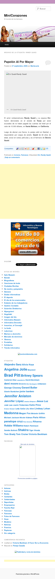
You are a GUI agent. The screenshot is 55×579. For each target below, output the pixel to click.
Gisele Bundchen (11, 391)
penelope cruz (13, 421)
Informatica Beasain (12, 319)
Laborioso (8, 331)
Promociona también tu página (27, 478)
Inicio (7, 44)
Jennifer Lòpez (14, 401)
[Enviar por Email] (44, 148)
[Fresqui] (30, 148)
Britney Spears (32, 375)
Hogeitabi (8, 314)
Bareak (7, 277)
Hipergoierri (9, 311)
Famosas (8, 510)
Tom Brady (9, 434)
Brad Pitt (12, 375)
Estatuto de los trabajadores (15, 303)
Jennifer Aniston (17, 395)
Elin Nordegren (31, 384)
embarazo (42, 383)
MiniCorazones (15, 15)
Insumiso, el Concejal (13, 325)
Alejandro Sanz (12, 364)
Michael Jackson (11, 417)
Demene (7, 291)
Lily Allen (30, 408)
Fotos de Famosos (11, 516)
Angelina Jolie (15, 369)
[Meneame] (28, 148)
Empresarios (9, 505)
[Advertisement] (27, 191)
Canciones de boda (12, 283)
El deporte (8, 297)
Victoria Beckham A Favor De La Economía (30, 543)
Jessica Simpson (30, 401)
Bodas (6, 494)
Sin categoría (9, 533)
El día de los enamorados (14, 300)
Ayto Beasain (9, 275)
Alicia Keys (28, 364)
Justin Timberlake (21, 405)
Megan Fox (25, 413)
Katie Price (35, 404)
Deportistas (8, 502)
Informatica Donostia (12, 322)
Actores (17, 155)
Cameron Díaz (10, 380)
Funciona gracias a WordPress (27, 574)
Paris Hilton (39, 417)
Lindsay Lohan (42, 408)
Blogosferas (9, 280)
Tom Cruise (22, 434)
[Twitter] (41, 148)
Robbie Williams (13, 425)
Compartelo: (8, 148)
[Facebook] (38, 148)
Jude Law (8, 405)
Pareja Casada (19, 545)
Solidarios (8, 345)
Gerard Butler (29, 387)
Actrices (7, 491)
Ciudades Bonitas (11, 286)
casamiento (21, 380)
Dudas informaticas (12, 294)
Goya (6, 519)
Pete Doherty (27, 422)
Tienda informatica (12, 347)
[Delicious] (17, 148)
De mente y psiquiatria (13, 289)
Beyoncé (32, 369)
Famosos (24, 155)
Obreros (7, 339)
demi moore (11, 383)
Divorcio (22, 383)
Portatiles (8, 342)
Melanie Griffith (38, 413)
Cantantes (8, 496)
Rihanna (37, 421)
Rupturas (8, 530)
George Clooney (12, 387)
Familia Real (9, 507)
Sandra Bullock (10, 430)
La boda (7, 328)
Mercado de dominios (13, 336)
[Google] (22, 148)
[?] (47, 148)
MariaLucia (35, 66)
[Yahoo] (25, 148)
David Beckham (32, 380)
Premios (7, 527)
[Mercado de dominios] (27, 475)
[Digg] (20, 148)
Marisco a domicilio (12, 334)
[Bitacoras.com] (36, 148)
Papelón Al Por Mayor (19, 62)
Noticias (7, 524)
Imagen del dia (10, 317)
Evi (39, 155)
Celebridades (9, 499)
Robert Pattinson (30, 425)
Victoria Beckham (38, 434)
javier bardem (27, 391)
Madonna (11, 412)
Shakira (23, 430)
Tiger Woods (34, 430)
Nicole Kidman (26, 417)
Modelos (7, 522)
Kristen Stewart (9, 409)
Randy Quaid (46, 155)
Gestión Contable (11, 305)
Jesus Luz (42, 401)
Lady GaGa (20, 408)
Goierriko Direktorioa (12, 308)
